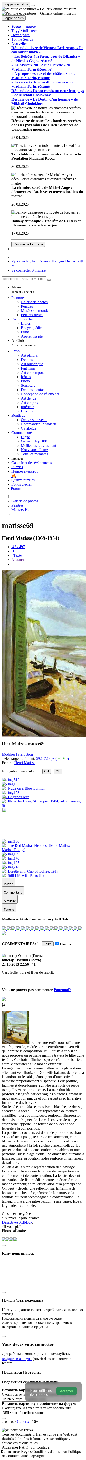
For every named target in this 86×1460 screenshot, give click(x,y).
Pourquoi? (62, 990)
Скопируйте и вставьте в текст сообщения (36, 1408)
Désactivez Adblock (17, 1222)
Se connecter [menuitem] (21, 270)
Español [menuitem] (44, 261)
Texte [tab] (17, 555)
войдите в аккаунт (17, 1359)
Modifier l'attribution (17, 754)
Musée (22, 289)
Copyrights (37, 1456)
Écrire (47, 944)
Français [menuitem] (58, 261)
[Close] (49, 280)
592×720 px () (52, 758)
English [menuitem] (32, 261)
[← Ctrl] (43, 805)
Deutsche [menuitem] (72, 261)
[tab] (18, 547)
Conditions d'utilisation (50, 1452)
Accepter (66, 1391)
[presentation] (47, 564)
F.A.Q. (24, 1447)
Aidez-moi (10, 1447)
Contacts (43, 1447)
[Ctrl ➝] (10, 841)
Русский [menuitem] (18, 261)
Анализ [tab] (17, 560)
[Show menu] (33, 5)
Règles (26, 1452)
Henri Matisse (24, 763)
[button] (23, 26)
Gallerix (23, 1421)
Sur (33, 1447)
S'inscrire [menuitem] (39, 270)
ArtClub (23, 343)
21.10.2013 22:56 (15, 964)
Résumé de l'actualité (28, 244)
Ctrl (46, 771)
